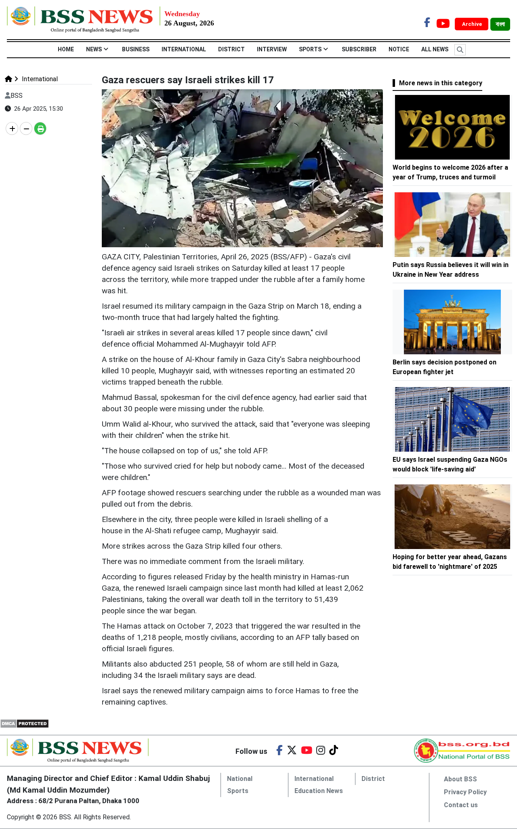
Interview (272, 49)
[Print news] (40, 128)
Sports (310, 49)
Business (135, 49)
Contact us (461, 805)
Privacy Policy (465, 792)
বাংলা (500, 24)
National (239, 779)
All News (434, 49)
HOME (66, 49)
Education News (318, 791)
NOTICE (399, 49)
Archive (472, 24)
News (94, 49)
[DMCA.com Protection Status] (24, 723)
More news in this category (440, 83)
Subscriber (359, 49)
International (184, 49)
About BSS (460, 779)
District (231, 49)
